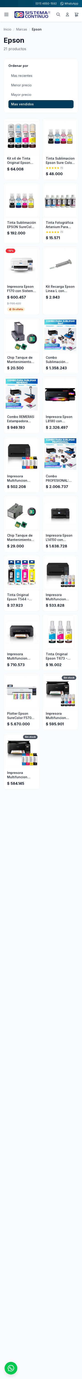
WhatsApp (71, 3)
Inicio (7, 29)
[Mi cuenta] (67, 14)
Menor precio (21, 85)
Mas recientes (21, 76)
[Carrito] (76, 14)
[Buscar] (58, 14)
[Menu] (6, 14)
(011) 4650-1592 (46, 3)
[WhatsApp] (11, 1368)
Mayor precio (21, 95)
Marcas (21, 29)
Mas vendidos (22, 104)
